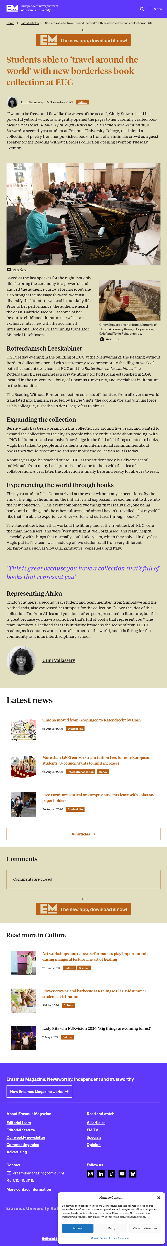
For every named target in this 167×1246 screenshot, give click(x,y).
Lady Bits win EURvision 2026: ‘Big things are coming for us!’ (96, 1028)
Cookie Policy (99, 1237)
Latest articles (30, 23)
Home (10, 23)
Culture (82, 102)
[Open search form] (142, 9)
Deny (111, 1228)
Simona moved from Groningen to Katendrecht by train (91, 720)
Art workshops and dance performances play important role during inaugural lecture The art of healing (95, 956)
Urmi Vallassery (32, 102)
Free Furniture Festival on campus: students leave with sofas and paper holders (99, 798)
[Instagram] (90, 1174)
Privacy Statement (119, 1237)
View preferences (145, 1228)
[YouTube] (122, 1174)
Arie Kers (19, 269)
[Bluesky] (132, 1174)
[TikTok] (111, 1174)
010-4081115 (23, 1180)
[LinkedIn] (101, 1174)
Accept (78, 1228)
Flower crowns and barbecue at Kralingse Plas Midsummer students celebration (94, 994)
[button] (159, 1198)
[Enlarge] (155, 285)
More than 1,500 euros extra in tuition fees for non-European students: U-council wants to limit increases (95, 760)
